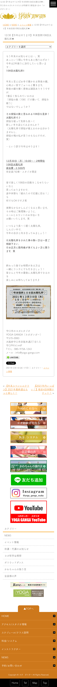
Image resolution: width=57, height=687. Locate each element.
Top (45, 683)
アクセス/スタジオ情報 (14, 624)
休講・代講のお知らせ (16, 549)
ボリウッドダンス (14, 562)
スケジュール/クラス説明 (15, 632)
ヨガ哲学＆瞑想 (12, 556)
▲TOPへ (29, 608)
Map (34, 683)
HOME (6, 25)
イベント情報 (25, 25)
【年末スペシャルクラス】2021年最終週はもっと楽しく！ (16, 389)
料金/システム (9, 641)
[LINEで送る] (12, 357)
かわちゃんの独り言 (15, 569)
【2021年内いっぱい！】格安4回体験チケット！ (42, 389)
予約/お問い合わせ (12, 665)
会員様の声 (10, 576)
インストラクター (11, 649)
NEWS (14, 25)
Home (15, 683)
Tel (25, 683)
